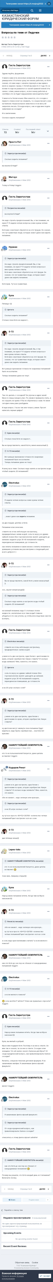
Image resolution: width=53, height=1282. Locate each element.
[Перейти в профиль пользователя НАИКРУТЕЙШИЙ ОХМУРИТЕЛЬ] (4, 746)
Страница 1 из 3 (26, 56)
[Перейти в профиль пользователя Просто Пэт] (4, 143)
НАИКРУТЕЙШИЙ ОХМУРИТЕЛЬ (26, 745)
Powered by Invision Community (26, 1268)
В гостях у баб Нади (21, 47)
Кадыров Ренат (17, 767)
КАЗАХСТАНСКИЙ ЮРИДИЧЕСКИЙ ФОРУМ (20, 17)
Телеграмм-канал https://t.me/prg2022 (24, 4)
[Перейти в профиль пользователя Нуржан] (4, 248)
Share (12, 1200)
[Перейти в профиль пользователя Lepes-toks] (4, 851)
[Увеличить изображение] (15, 869)
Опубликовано (19, 68)
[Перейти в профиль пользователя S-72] (4, 333)
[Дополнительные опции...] (48, 66)
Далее (44, 56)
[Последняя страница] (49, 56)
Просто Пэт (15, 142)
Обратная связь (22, 1262)
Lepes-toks (14, 849)
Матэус (13, 177)
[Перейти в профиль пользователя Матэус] (4, 178)
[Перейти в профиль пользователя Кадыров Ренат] (4, 769)
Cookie (35, 1262)
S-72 (11, 331)
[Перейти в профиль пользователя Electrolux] (4, 484)
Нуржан (13, 247)
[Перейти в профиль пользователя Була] (4, 297)
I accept (46, 1276)
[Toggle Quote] (6, 153)
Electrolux (14, 483)
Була (11, 295)
